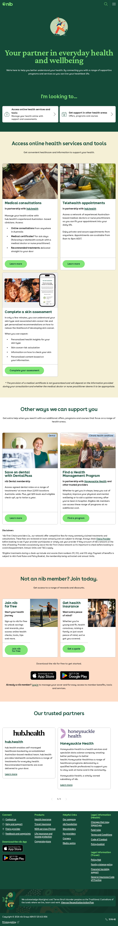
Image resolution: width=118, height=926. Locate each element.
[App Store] (12, 851)
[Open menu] (114, 4)
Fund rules (96, 830)
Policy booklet (98, 844)
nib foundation (70, 824)
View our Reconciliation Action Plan (77, 902)
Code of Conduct (99, 839)
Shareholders (69, 829)
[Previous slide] (52, 799)
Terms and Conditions (101, 835)
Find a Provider (103, 539)
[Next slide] (66, 799)
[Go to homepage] (7, 4)
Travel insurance (43, 824)
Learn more (11, 774)
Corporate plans (43, 841)
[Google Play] (14, 860)
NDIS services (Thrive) (45, 829)
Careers (67, 838)
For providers (69, 834)
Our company (69, 819)
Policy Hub (96, 860)
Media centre (69, 843)
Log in (35, 684)
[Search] (106, 4)
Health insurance (43, 819)
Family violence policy (101, 864)
